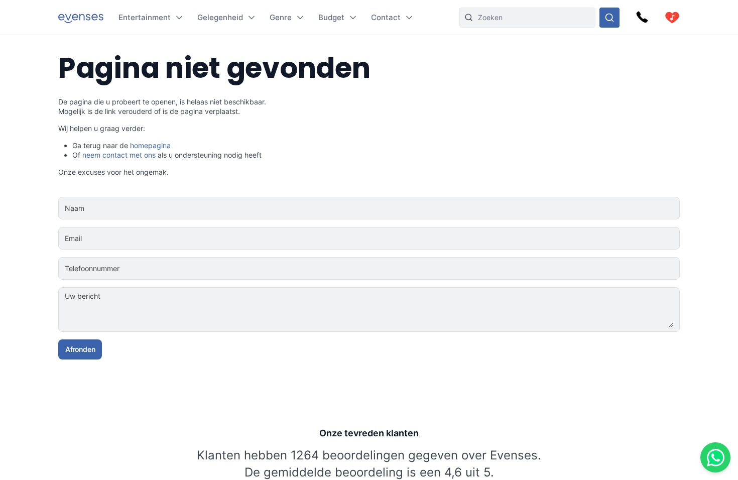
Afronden (80, 349)
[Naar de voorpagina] (80, 17)
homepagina (150, 145)
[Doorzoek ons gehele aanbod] (609, 18)
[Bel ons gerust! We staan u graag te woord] (642, 17)
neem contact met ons (119, 155)
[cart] (672, 17)
